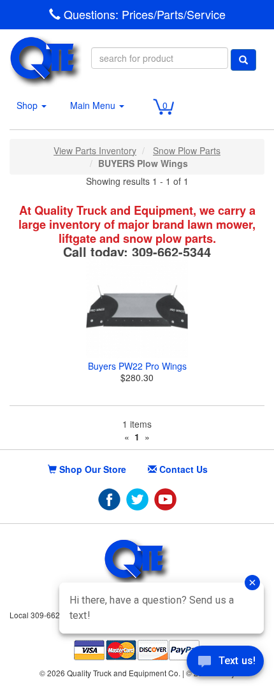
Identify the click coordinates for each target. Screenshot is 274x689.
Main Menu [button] (94, 105)
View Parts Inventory (95, 150)
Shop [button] (28, 105)
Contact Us (182, 469)
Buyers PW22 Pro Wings (137, 365)
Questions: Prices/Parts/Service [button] (143, 14)
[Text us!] (225, 663)
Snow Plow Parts (186, 150)
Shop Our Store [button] (91, 469)
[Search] (243, 60)
